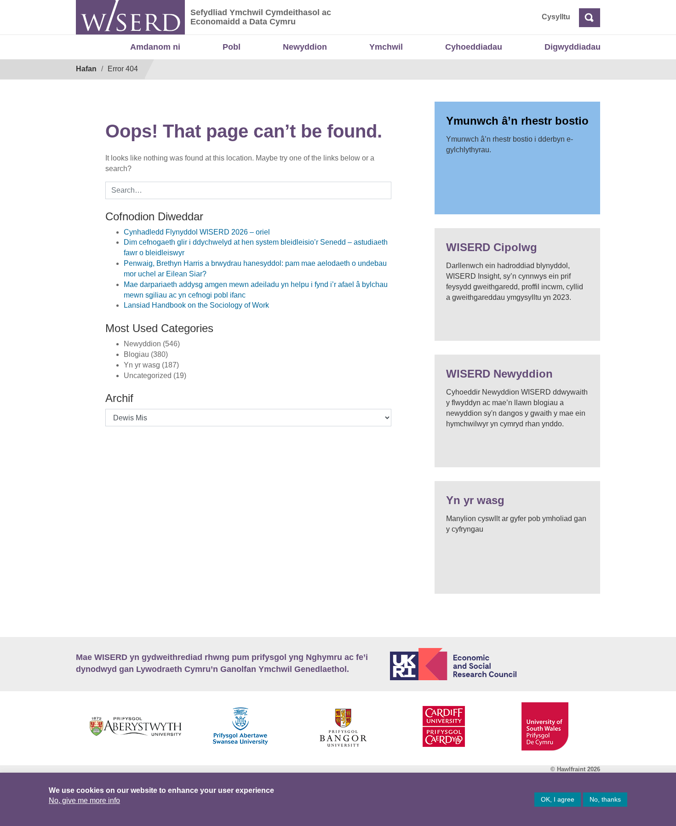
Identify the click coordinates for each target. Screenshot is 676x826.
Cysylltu (556, 17)
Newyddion (305, 47)
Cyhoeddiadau (473, 47)
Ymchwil (386, 47)
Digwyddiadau (572, 47)
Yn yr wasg (475, 500)
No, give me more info (84, 800)
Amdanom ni (155, 47)
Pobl (232, 47)
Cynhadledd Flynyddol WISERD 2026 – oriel (197, 232)
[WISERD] (130, 17)
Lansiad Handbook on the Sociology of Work (196, 305)
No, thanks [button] (605, 799)
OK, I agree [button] (557, 799)
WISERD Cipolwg (491, 247)
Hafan (86, 69)
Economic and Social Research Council (495, 664)
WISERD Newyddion (499, 373)
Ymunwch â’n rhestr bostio (517, 121)
